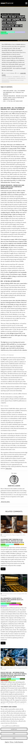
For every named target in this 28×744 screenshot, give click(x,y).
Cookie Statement (18, 742)
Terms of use (8, 468)
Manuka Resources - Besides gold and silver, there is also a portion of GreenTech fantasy (15, 97)
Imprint (7, 742)
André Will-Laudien (14, 485)
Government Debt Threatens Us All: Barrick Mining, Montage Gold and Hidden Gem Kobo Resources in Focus (12, 541)
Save (14, 733)
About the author (5, 501)
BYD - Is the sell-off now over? (13, 101)
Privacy (11, 742)
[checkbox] (1, 725)
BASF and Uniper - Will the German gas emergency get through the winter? (14, 92)
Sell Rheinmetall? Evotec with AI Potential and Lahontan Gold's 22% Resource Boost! (12, 600)
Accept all (14, 729)
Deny (14, 738)
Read (3, 568)
